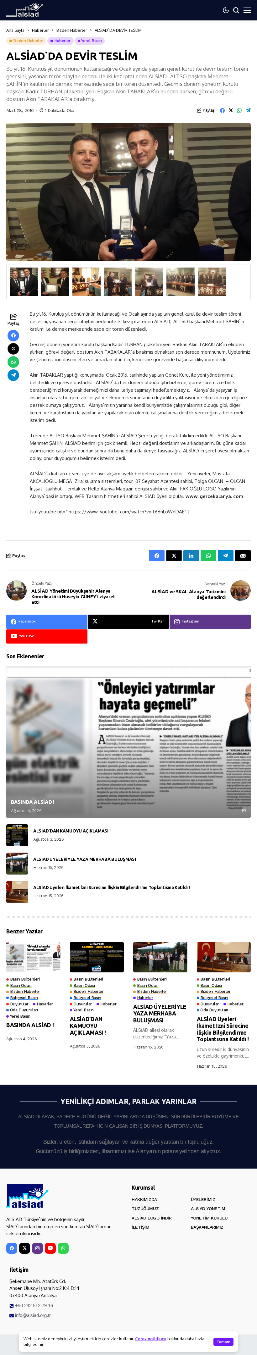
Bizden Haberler (71, 30)
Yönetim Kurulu (209, 1217)
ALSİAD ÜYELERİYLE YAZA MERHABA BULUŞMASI (84, 859)
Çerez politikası (150, 1338)
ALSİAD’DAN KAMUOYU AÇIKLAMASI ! (71, 830)
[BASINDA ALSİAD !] (128, 742)
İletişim (140, 1227)
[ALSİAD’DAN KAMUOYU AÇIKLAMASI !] (17, 835)
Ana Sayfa (15, 30)
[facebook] (11, 1248)
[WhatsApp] (63, 1248)
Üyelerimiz (203, 1199)
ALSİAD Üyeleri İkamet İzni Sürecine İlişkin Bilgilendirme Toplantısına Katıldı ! (111, 887)
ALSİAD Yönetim (208, 1208)
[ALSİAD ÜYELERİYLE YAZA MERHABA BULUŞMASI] (17, 864)
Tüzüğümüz (145, 1208)
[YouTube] (50, 1248)
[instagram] (37, 1248)
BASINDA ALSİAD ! (32, 802)
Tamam (223, 1342)
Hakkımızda (144, 1199)
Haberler (40, 30)
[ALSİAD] (27, 1196)
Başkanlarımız (207, 1227)
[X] (24, 1248)
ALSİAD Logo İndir (152, 1217)
